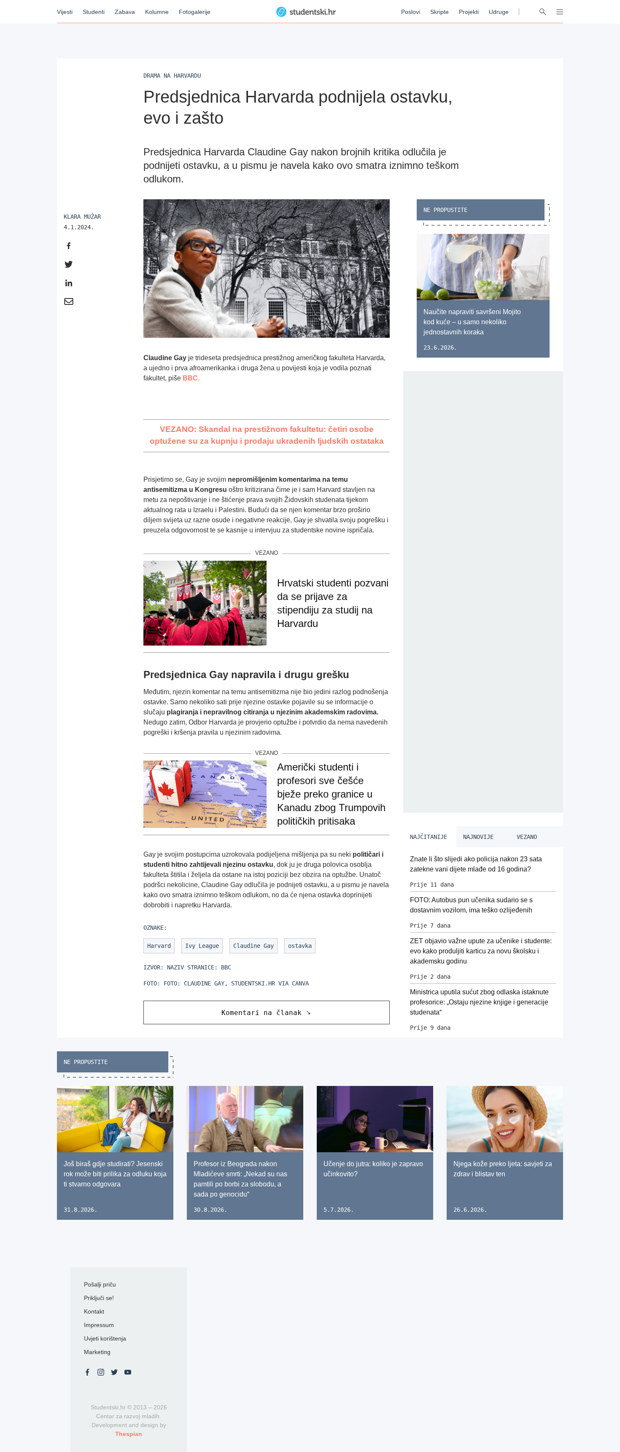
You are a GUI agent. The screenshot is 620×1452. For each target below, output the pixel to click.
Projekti (469, 11)
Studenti (94, 11)
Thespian (128, 1433)
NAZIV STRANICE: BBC (199, 967)
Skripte (439, 11)
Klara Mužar (82, 216)
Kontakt (94, 1311)
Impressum (99, 1325)
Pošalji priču (100, 1284)
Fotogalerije (194, 11)
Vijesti (65, 11)
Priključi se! (99, 1298)
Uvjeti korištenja (105, 1338)
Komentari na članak (261, 1013)
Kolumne (157, 11)
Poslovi (410, 11)
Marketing (97, 1352)
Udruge (499, 11)
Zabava (125, 11)
